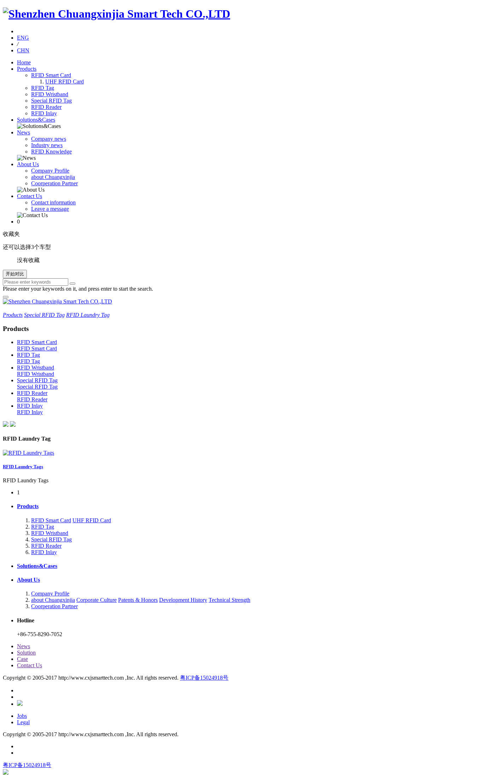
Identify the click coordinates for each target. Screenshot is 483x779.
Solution (26, 653)
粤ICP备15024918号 (204, 678)
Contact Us (29, 196)
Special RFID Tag (51, 101)
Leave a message (50, 209)
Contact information (53, 202)
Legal (23, 722)
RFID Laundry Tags (23, 466)
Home (24, 62)
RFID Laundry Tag (88, 315)
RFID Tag (42, 88)
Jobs (22, 716)
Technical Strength (229, 600)
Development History (183, 600)
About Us (28, 164)
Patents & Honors (138, 600)
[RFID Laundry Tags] (28, 453)
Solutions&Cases (36, 120)
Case (22, 659)
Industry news (47, 145)
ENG (23, 38)
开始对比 (15, 274)
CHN (23, 50)
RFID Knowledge (51, 152)
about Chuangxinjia (53, 177)
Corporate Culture (96, 600)
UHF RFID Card (64, 82)
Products (26, 69)
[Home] (116, 13)
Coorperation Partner (54, 183)
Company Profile (50, 171)
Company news (48, 139)
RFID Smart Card (51, 75)
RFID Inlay (44, 113)
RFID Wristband (49, 94)
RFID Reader (46, 107)
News (23, 132)
